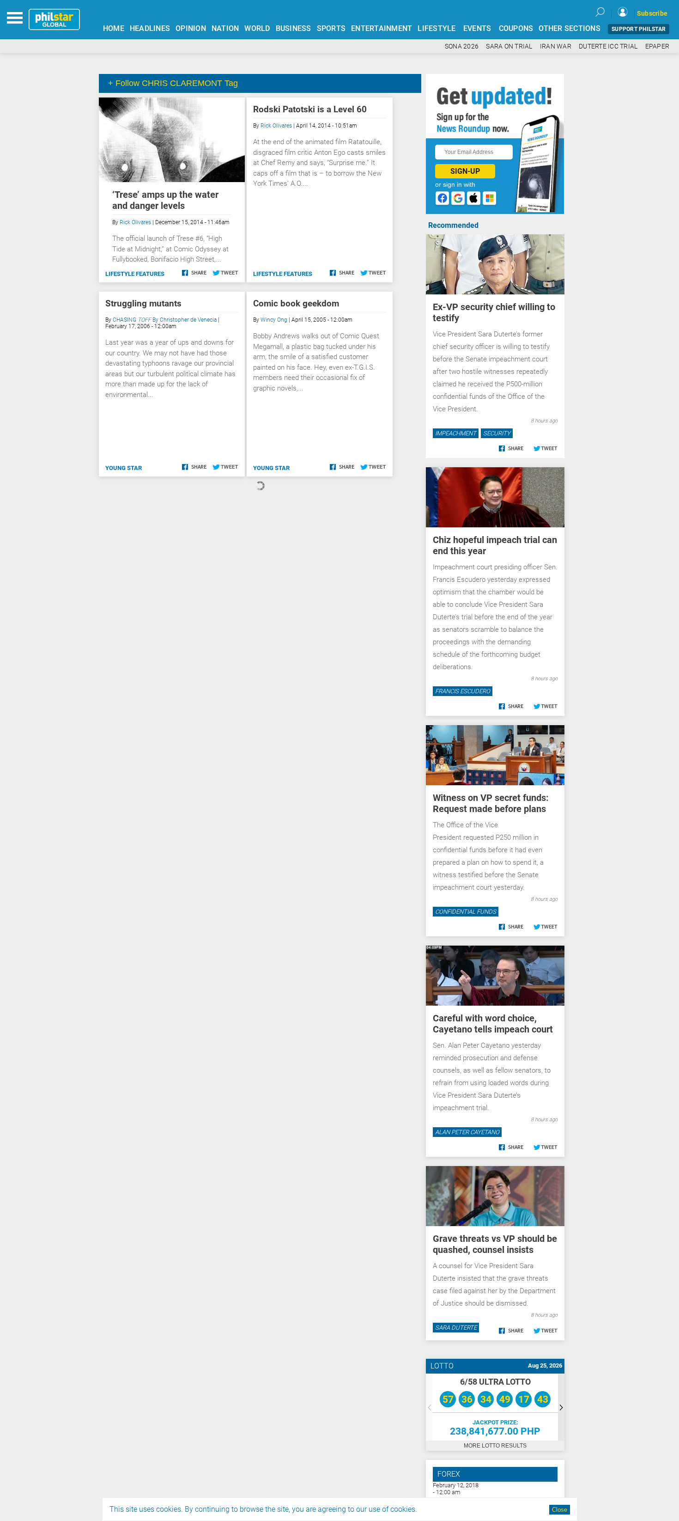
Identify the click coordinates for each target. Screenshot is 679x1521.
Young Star (123, 467)
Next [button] (561, 1407)
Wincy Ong (274, 320)
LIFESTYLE (436, 28)
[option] (495, 1407)
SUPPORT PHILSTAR (639, 29)
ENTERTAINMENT (381, 28)
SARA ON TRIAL (509, 46)
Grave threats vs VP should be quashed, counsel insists (495, 1244)
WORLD (257, 28)
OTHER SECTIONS (569, 28)
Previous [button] (429, 1407)
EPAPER (657, 46)
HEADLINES (150, 28)
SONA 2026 (462, 46)
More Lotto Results (495, 1445)
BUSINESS (293, 28)
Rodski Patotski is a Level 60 (310, 109)
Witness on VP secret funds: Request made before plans (491, 803)
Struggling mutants (143, 303)
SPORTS (331, 28)
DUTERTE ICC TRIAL (608, 46)
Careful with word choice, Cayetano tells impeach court (493, 1024)
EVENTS (477, 28)
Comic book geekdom (296, 303)
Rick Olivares (135, 222)
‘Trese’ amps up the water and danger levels (165, 200)
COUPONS (516, 28)
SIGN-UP (465, 171)
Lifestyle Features (134, 273)
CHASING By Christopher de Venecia (165, 320)
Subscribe (652, 13)
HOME (113, 28)
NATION (225, 28)
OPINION (191, 28)
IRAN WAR (555, 46)
